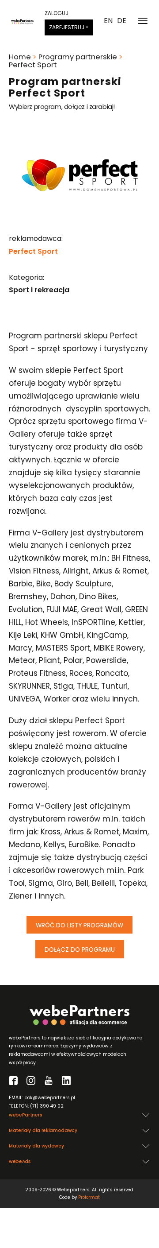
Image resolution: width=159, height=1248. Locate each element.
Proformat (89, 1197)
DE (121, 21)
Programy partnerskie (77, 57)
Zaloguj (56, 13)
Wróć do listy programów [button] (79, 925)
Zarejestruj (66, 27)
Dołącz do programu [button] (80, 950)
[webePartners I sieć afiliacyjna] (22, 21)
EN (108, 21)
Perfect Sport (33, 251)
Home (20, 57)
